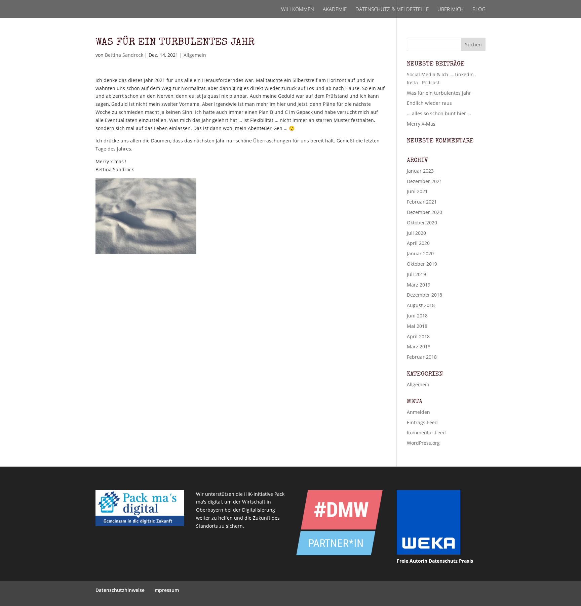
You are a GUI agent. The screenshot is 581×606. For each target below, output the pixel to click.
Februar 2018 (422, 357)
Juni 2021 (417, 191)
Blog (479, 9)
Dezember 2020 (424, 212)
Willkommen (297, 9)
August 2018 (421, 305)
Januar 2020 (420, 253)
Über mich (450, 9)
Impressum (166, 590)
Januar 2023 (420, 171)
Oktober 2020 (422, 222)
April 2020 (418, 243)
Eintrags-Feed (422, 422)
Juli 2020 (416, 233)
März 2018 (418, 346)
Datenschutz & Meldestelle (392, 9)
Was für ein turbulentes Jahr (439, 93)
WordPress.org (423, 443)
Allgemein (195, 55)
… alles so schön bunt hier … (439, 113)
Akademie (335, 9)
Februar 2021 (422, 202)
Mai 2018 (417, 326)
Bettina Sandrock (124, 55)
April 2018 (418, 336)
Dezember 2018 (424, 295)
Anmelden (418, 412)
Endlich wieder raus (429, 103)
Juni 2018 (417, 315)
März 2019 (418, 285)
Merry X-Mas (421, 124)
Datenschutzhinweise (120, 590)
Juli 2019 (416, 274)
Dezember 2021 (424, 181)
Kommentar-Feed (426, 432)
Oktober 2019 (422, 264)
